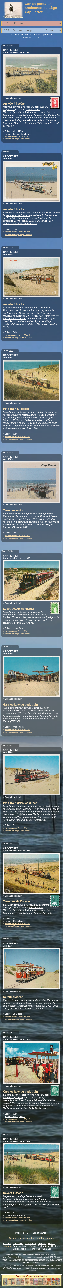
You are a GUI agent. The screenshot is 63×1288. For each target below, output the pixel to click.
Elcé (15, 229)
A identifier (43, 1246)
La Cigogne (18, 1014)
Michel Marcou (19, 131)
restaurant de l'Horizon (18, 215)
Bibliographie (19, 1248)
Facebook (31, 1271)
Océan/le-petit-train (13, 98)
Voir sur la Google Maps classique (18, 139)
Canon (49, 120)
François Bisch (14, 1260)
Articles (42, 1243)
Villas (33, 1246)
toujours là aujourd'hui (15, 315)
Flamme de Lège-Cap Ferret (18, 134)
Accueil (7, 1243)
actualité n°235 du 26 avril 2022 (20, 223)
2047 (11, 351)
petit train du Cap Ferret (39, 212)
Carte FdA (30, 1243)
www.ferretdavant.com (44, 1265)
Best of (55, 1246)
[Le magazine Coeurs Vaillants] (31, 1285)
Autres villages (20, 1246)
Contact (46, 1248)
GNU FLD (7, 1268)
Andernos (47, 313)
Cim (14, 533)
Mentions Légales (38, 1268)
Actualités (18, 1243)
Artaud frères (18, 628)
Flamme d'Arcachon (14, 921)
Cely (15, 332)
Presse (51, 1243)
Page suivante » (39, 1232)
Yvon (15, 434)
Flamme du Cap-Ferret (15, 1116)
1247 (11, 1032)
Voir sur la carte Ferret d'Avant (17, 136)
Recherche (34, 1248)
